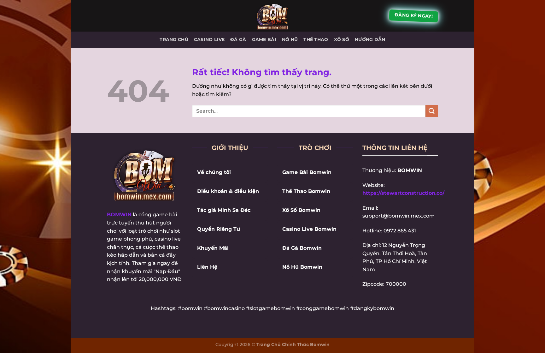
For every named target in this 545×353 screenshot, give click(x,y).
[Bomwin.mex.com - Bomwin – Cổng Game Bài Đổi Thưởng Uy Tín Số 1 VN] (272, 16)
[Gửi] (431, 111)
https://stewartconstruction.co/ (403, 193)
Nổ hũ (290, 39)
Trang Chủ (174, 39)
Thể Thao (315, 39)
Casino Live (209, 39)
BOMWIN (119, 215)
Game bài (264, 39)
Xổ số (341, 39)
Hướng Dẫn (370, 39)
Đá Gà (238, 39)
